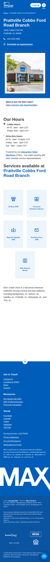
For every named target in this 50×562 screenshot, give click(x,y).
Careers (6, 388)
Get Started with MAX (12, 399)
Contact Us (8, 379)
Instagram (18, 424)
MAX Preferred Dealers (13, 402)
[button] (44, 556)
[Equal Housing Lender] (36, 542)
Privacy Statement (11, 437)
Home (5, 13)
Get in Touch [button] (10, 374)
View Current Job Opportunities (21, 105)
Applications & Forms (12, 445)
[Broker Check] (12, 534)
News (5, 385)
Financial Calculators (12, 405)
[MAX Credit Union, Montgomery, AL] (9, 5)
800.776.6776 (31, 501)
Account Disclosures (12, 441)
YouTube (18, 427)
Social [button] (6, 411)
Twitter (17, 422)
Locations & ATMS (11, 382)
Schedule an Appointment (20, 44)
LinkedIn (17, 419)
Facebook (18, 416)
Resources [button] (9, 394)
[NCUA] (35, 534)
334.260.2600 (13, 501)
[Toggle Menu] (44, 5)
